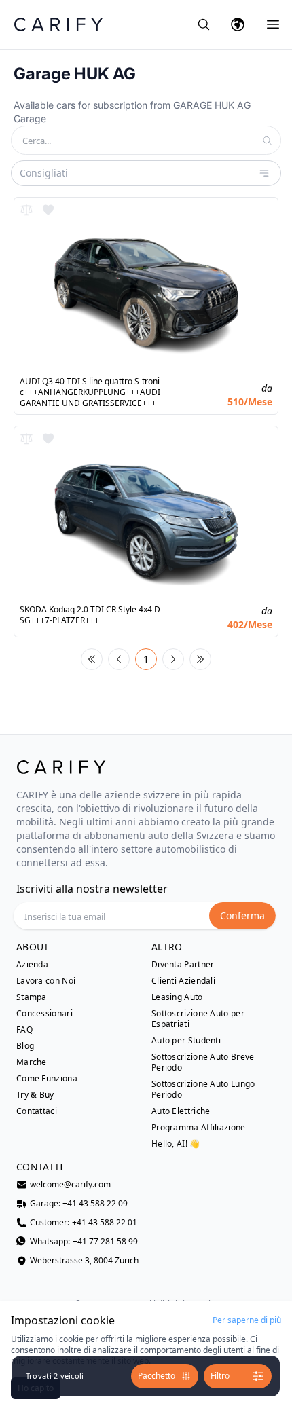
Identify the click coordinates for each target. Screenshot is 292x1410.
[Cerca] (203, 24)
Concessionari (44, 1013)
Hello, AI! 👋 (175, 1143)
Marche (31, 1062)
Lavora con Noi (45, 981)
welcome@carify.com (70, 1184)
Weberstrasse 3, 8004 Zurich (84, 1260)
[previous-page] (119, 659)
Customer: (83, 1222)
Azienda (32, 964)
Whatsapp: (84, 1241)
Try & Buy (35, 1095)
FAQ (24, 1029)
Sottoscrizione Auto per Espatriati (197, 1019)
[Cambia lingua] (237, 24)
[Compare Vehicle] (26, 210)
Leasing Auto (177, 997)
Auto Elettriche (181, 1111)
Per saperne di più (247, 1320)
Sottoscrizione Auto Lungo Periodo (203, 1089)
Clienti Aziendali (183, 981)
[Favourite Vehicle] (48, 210)
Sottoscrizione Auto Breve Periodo (203, 1062)
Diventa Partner (183, 964)
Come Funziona (46, 1078)
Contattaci (36, 1111)
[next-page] (173, 659)
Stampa (31, 997)
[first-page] (92, 659)
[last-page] (200, 659)
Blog (25, 1046)
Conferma (242, 915)
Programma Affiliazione (198, 1127)
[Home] (58, 24)
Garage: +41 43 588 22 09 (79, 1203)
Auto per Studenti (186, 1040)
